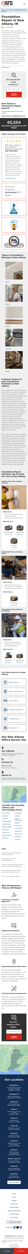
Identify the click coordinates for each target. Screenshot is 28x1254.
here (16, 768)
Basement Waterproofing (14, 1210)
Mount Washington (18, 819)
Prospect (5, 838)
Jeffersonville (6, 824)
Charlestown (19, 828)
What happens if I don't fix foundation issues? (9, 859)
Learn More (8, 534)
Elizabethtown (7, 821)
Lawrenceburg (7, 835)
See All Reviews (10, 178)
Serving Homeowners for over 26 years (12, 112)
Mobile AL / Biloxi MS (14, 1158)
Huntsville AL (14, 1133)
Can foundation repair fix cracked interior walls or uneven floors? (11, 871)
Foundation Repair (14, 1207)
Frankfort (5, 818)
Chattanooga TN (14, 1094)
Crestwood (18, 813)
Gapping (7, 326)
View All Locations (14, 1182)
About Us (14, 1193)
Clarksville (18, 836)
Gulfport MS (14, 1125)
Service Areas (9, 9)
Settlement (8, 348)
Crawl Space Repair (14, 1214)
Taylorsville (18, 834)
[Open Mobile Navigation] (24, 4)
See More (5, 67)
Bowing (7, 371)
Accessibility (14, 1247)
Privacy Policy (14, 1244)
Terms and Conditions (14, 1246)
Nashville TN (14, 1166)
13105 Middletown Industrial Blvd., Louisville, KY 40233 (12, 754)
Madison (17, 816)
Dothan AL (14, 1109)
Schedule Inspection (14, 94)
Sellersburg (18, 831)
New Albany (6, 813)
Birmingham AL (14, 1085)
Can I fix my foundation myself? (11, 876)
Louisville (5, 816)
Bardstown (5, 829)
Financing (14, 1200)
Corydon (17, 839)
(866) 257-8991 (7, 765)
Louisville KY (14, 1149)
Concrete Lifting (14, 1217)
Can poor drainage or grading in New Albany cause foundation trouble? (12, 865)
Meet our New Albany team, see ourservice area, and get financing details (14, 778)
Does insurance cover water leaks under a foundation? (11, 853)
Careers (14, 1197)
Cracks (7, 281)
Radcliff (17, 823)
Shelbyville (5, 832)
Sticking (7, 304)
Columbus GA (14, 1101)
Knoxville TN (14, 1140)
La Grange (18, 825)
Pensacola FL (14, 1173)
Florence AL (14, 1118)
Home (3, 9)
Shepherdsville (7, 827)
